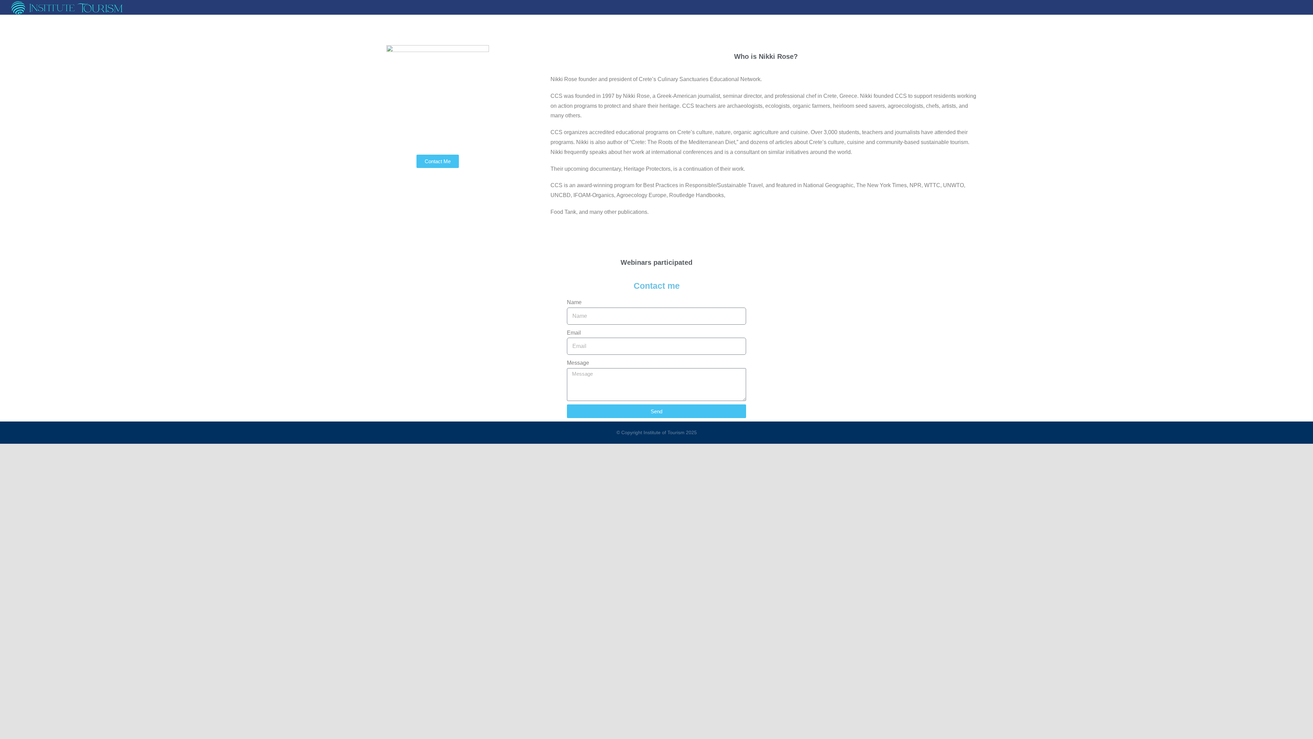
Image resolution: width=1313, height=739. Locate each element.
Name (574, 302)
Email (574, 333)
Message (578, 363)
